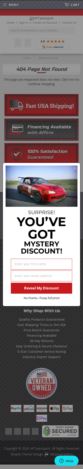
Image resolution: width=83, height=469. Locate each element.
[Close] (75, 168)
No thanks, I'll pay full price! (42, 298)
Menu (14, 4)
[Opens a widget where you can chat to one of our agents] (66, 461)
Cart (75, 4)
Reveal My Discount (41, 288)
